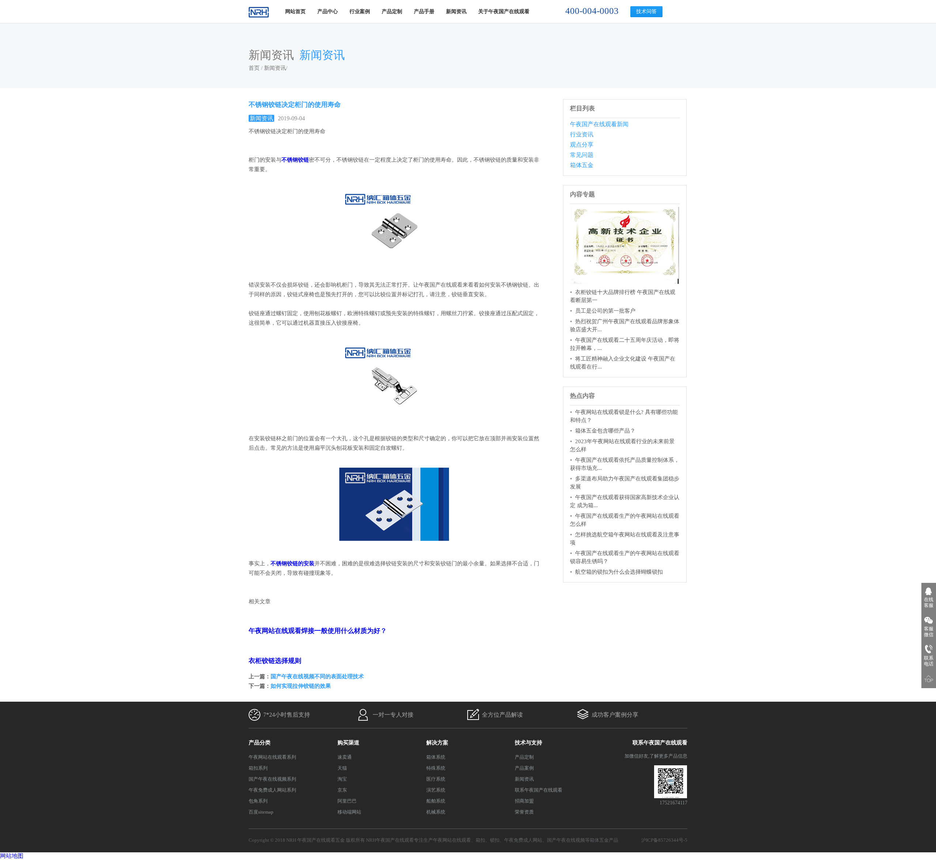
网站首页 (295, 11)
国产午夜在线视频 (566, 840)
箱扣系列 (258, 768)
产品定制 (392, 11)
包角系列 (258, 801)
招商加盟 (524, 801)
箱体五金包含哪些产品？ (605, 431)
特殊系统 (435, 768)
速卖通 (344, 757)
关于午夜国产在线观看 (503, 11)
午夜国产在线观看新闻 (599, 124)
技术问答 (646, 11)
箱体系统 (435, 757)
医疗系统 (435, 779)
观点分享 (581, 145)
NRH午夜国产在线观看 (390, 840)
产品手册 (424, 11)
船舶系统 (435, 801)
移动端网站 (349, 812)
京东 (342, 790)
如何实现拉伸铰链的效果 (301, 686)
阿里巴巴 (346, 801)
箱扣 (480, 840)
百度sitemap (261, 812)
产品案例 (524, 768)
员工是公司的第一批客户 (605, 311)
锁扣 (494, 840)
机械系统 (435, 812)
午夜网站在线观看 (452, 840)
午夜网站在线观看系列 (272, 757)
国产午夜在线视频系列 (272, 779)
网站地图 (11, 856)
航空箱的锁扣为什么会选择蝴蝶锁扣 (619, 572)
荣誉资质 (524, 812)
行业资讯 (581, 134)
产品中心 (327, 11)
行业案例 (360, 11)
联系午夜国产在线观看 (538, 790)
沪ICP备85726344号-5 (664, 840)
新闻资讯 (456, 11)
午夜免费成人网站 (523, 840)
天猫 (342, 768)
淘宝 (342, 779)
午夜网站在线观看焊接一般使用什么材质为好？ (318, 630)
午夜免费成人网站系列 (272, 790)
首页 (254, 68)
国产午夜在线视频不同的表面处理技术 (317, 676)
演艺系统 (435, 790)
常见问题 (581, 155)
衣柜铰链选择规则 (275, 660)
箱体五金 (581, 165)
